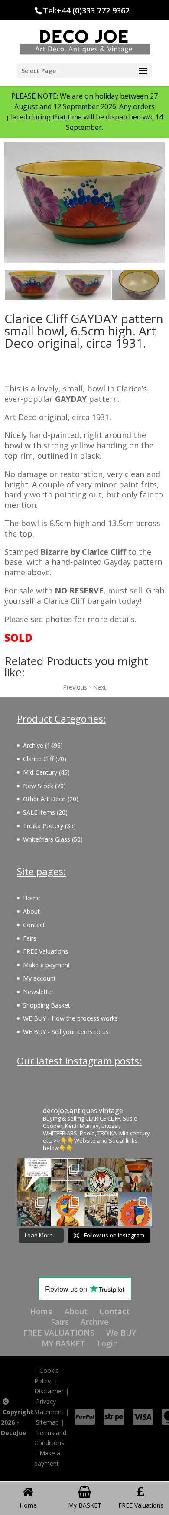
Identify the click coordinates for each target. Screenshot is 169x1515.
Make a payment (46, 965)
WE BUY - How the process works (70, 1018)
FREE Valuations (45, 951)
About (31, 911)
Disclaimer (49, 1391)
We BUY (121, 1332)
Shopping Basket (46, 1005)
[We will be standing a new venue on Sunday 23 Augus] (34, 1175)
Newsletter (38, 992)
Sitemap (47, 1422)
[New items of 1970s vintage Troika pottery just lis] (67, 1175)
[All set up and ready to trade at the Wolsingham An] (34, 1209)
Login (107, 1343)
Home (31, 898)
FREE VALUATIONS (58, 1332)
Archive (95, 1321)
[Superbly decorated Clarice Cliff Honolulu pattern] (101, 1175)
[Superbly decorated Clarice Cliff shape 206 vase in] (135, 1175)
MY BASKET (63, 1343)
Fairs (29, 938)
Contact (34, 925)
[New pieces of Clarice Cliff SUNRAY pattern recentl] (67, 1209)
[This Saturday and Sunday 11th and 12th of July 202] (101, 1209)
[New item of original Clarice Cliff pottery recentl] (135, 1209)
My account (39, 978)
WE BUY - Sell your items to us (66, 1032)
